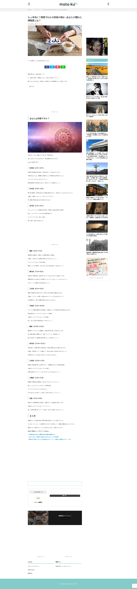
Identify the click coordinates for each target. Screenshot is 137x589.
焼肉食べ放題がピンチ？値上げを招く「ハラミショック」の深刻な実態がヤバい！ (97, 198)
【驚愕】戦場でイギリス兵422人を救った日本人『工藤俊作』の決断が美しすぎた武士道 (97, 216)
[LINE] (62, 67)
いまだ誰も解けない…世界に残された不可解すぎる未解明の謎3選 (96, 235)
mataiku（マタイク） (73, 583)
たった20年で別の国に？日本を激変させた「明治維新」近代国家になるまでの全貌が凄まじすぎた (97, 135)
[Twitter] (52, 67)
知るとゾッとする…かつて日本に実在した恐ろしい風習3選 (96, 115)
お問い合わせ (31, 569)
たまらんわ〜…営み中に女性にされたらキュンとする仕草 (43, 437)
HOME (30, 9)
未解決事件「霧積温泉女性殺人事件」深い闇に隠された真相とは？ (97, 253)
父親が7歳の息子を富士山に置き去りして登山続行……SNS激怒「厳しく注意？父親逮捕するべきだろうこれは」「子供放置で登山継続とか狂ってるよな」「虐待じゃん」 (97, 178)
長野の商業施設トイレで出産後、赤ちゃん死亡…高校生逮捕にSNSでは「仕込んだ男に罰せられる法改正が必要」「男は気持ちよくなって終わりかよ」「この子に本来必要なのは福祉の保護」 (97, 156)
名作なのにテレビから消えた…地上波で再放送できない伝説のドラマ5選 (96, 97)
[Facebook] (46, 67)
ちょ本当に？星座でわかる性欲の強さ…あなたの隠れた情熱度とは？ (55, 9)
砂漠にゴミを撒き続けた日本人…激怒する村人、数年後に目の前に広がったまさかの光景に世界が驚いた (97, 78)
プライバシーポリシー (33, 566)
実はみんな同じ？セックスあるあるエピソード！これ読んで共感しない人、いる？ (50, 439)
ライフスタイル (37, 9)
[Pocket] (57, 67)
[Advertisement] (55, 100)
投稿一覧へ (64, 495)
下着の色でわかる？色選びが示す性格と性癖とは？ (42, 434)
